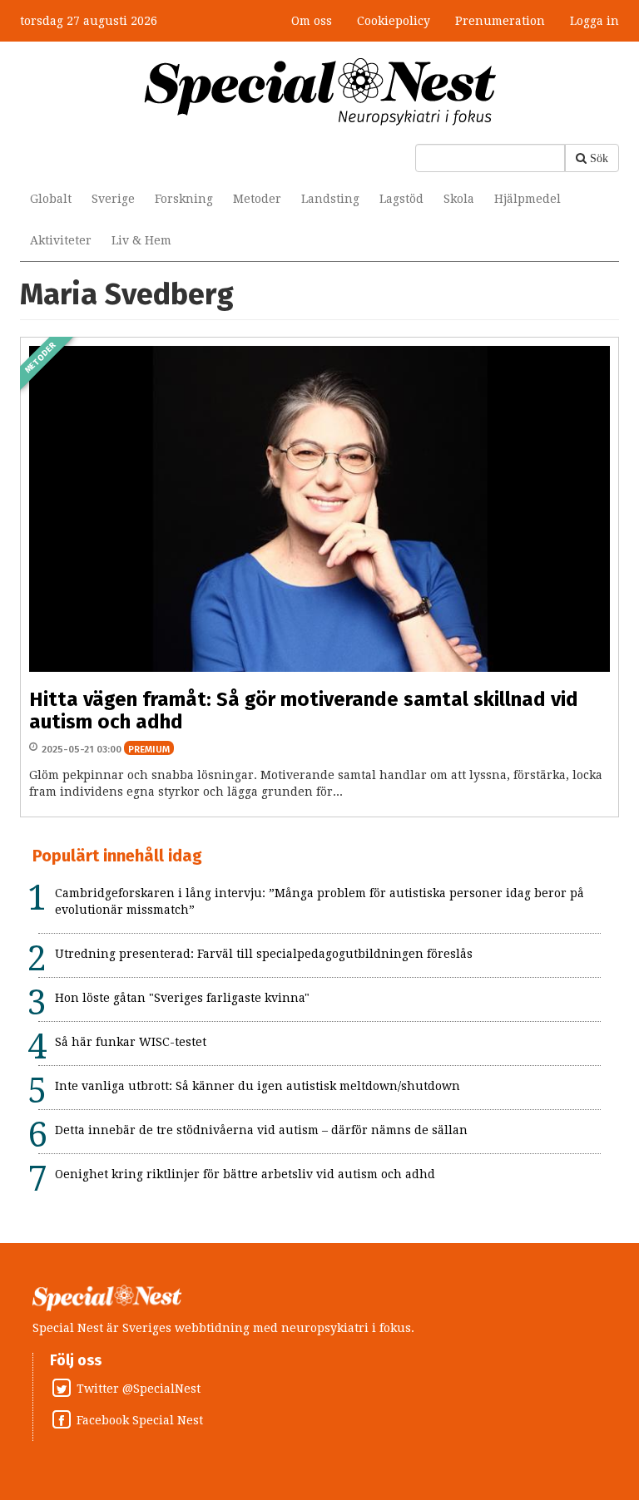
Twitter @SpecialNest (139, 1388)
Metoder (257, 198)
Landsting (330, 198)
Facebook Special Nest (140, 1420)
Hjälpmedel (527, 198)
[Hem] (320, 90)
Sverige (113, 198)
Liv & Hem (141, 240)
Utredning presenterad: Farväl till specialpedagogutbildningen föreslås (264, 953)
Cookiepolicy (393, 20)
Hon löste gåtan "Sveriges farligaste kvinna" (182, 997)
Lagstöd (401, 198)
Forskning (184, 198)
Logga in (594, 20)
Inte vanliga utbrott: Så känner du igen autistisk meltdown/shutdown (257, 1086)
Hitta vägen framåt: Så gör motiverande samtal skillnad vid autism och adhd (303, 710)
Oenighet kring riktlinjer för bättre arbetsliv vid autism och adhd (245, 1174)
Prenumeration (500, 20)
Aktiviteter (61, 240)
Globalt (51, 198)
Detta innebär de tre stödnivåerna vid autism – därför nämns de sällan (261, 1130)
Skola (458, 198)
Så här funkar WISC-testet (130, 1042)
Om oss (311, 20)
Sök (599, 158)
